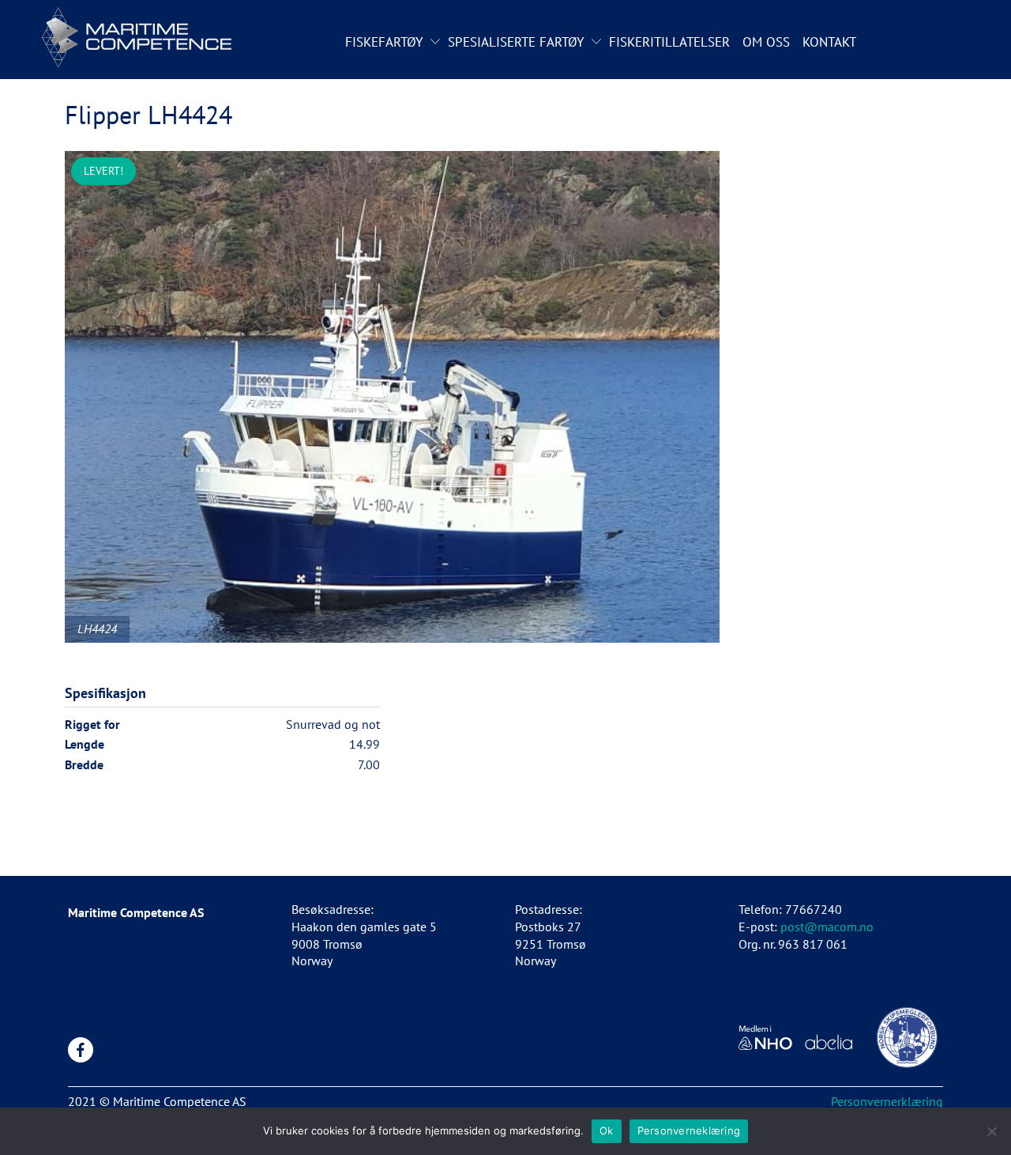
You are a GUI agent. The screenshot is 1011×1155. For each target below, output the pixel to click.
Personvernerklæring (887, 1101)
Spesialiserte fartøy (516, 42)
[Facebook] (80, 1050)
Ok (606, 1130)
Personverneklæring (689, 1130)
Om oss (766, 42)
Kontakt (829, 42)
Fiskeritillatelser (669, 42)
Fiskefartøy (384, 42)
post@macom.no (827, 926)
